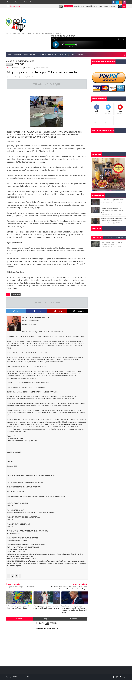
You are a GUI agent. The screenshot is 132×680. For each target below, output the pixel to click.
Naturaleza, (35, 77)
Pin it (60, 311)
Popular (109, 238)
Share (39, 311)
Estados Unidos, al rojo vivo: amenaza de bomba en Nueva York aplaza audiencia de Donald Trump (74, 609)
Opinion (18, 2)
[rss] (120, 2)
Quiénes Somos (29, 2)
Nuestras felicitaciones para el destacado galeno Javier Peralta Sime (112, 210)
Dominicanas (29, 55)
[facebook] (113, 2)
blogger (19, 619)
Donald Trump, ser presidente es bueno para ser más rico (81, 6)
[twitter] (117, 2)
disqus (46, 619)
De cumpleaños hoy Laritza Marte (112, 200)
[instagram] (124, 2)
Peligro (113, 6)
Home (9, 2)
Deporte (17, 55)
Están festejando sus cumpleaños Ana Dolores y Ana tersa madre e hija (113, 220)
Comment (80, 311)
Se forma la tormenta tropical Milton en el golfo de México (17, 607)
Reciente (97, 238)
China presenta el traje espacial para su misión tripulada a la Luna (46, 607)
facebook (73, 619)
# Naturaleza (16, 294)
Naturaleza (15, 68)
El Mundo (42, 55)
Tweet (18, 311)
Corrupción (55, 6)
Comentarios (120, 238)
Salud (72, 55)
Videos (80, 55)
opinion (63, 55)
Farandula (53, 55)
